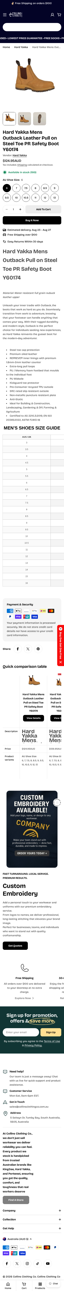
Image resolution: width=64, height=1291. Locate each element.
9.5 (7, 197)
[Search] (56, 27)
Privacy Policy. (33, 1045)
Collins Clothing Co (24, 1276)
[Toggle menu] (5, 15)
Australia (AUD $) (18, 1239)
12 (45, 197)
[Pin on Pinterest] (38, 649)
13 (54, 197)
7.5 (25, 188)
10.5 (26, 197)
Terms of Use (52, 1041)
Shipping (22, 164)
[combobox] (32, 27)
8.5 (45, 188)
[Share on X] (28, 649)
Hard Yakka (21, 47)
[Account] (52, 15)
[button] (60, 645)
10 (16, 197)
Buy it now (32, 220)
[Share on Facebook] (18, 649)
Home (6, 47)
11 (35, 197)
